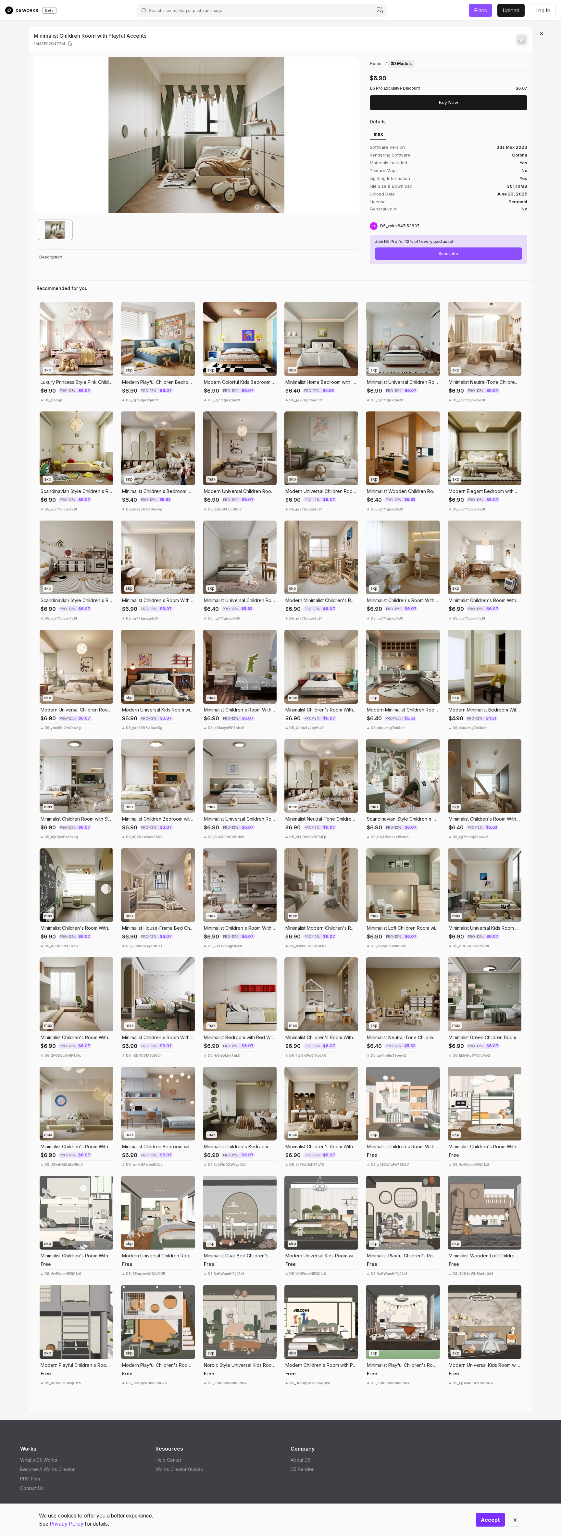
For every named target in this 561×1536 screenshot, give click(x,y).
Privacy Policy (66, 1523)
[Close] (541, 33)
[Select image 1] (55, 230)
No (524, 208)
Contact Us (32, 1488)
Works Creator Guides (179, 1469)
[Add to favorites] (521, 39)
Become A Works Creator (47, 1469)
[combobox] (262, 10)
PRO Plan (30, 1478)
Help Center (168, 1460)
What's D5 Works (38, 1460)
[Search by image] (380, 10)
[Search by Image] (46, 308)
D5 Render (302, 1469)
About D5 (300, 1460)
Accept (490, 1520)
